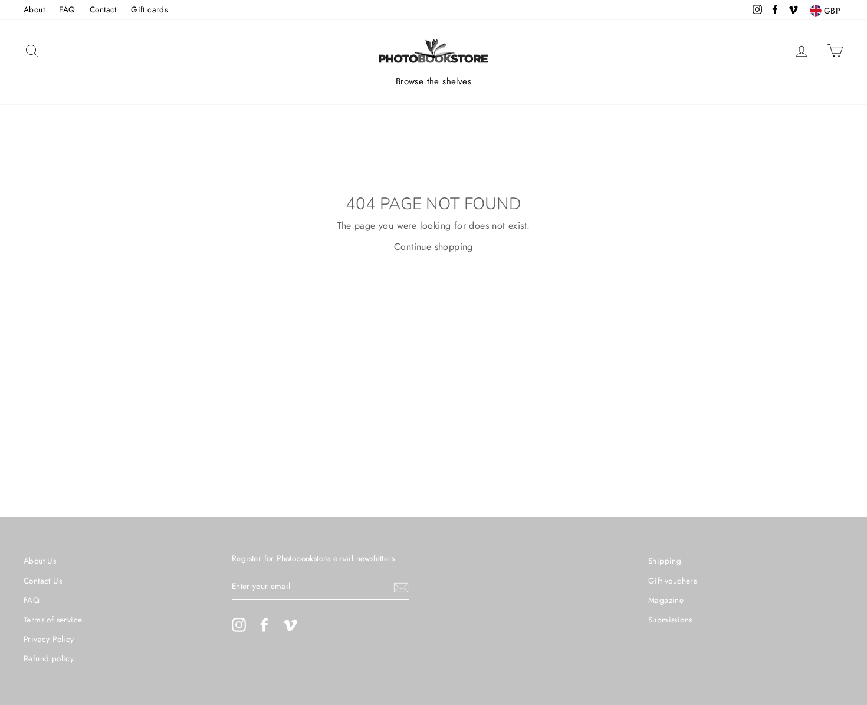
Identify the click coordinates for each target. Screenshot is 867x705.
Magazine (666, 600)
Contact (103, 9)
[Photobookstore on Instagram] (239, 625)
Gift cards (149, 9)
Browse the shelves (433, 81)
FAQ (67, 9)
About (34, 9)
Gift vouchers (672, 581)
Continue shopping (433, 246)
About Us (40, 560)
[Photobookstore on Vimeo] (290, 625)
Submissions (670, 619)
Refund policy (49, 658)
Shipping (664, 560)
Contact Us (43, 581)
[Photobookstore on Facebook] (264, 625)
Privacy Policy (49, 639)
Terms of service (53, 619)
